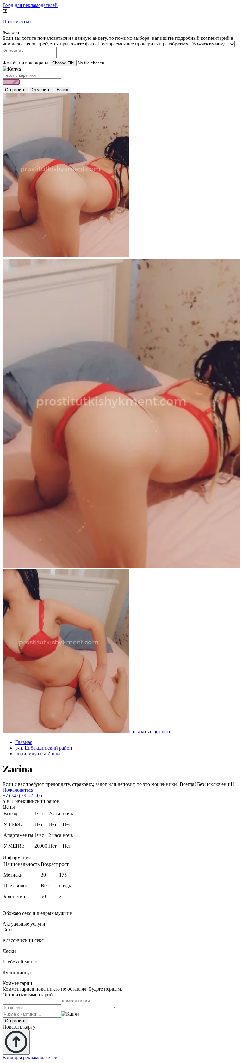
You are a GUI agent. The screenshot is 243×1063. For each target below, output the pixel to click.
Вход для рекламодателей (30, 5)
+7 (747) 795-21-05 (22, 795)
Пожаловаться (18, 790)
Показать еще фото (149, 731)
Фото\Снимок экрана (25, 62)
